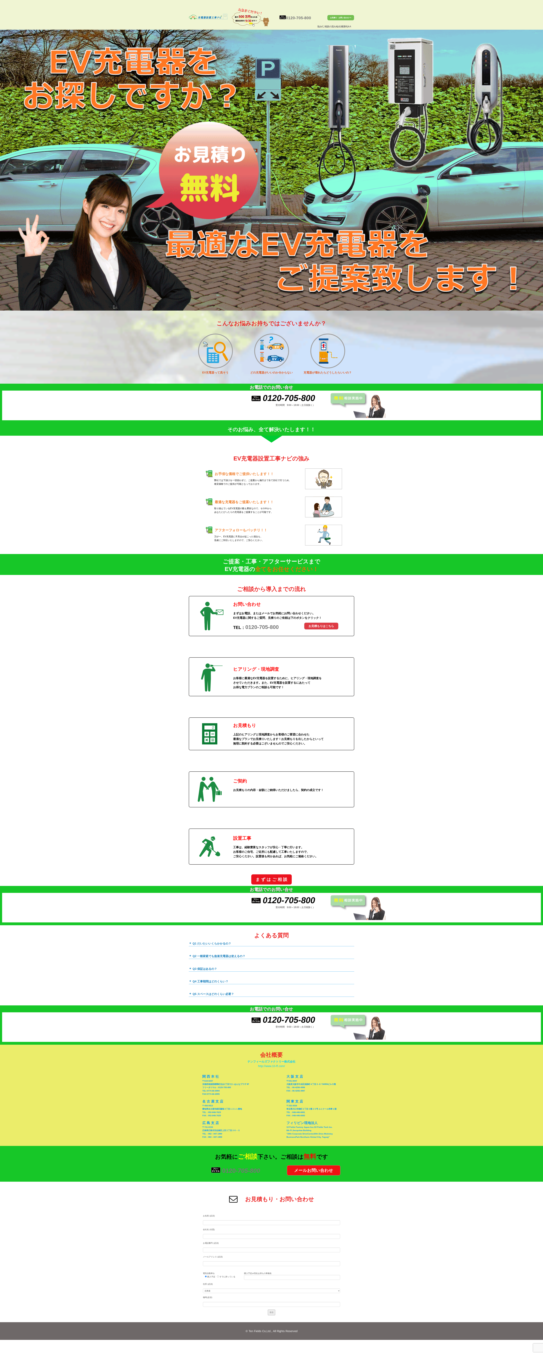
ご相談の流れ (329, 26)
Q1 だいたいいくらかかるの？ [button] (212, 943)
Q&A (349, 26)
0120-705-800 (299, 18)
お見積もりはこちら (321, 626)
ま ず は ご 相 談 (271, 879)
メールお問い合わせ (313, 1170)
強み (319, 26)
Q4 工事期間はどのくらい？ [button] (210, 981)
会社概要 (341, 26)
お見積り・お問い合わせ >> (340, 18)
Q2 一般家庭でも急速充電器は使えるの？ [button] (219, 956)
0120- (241, 1170)
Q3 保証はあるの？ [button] (205, 968)
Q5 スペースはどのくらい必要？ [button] (213, 993)
